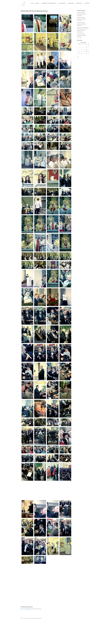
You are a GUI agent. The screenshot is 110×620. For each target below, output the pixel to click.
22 (86, 51)
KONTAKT (87, 3)
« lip (78, 57)
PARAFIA (37, 3)
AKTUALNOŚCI (62, 3)
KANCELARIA (71, 3)
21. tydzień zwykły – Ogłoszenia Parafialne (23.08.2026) (81, 14)
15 (86, 49)
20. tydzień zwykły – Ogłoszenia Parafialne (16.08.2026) (81, 19)
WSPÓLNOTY (79, 3)
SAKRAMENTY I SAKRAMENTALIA (49, 3)
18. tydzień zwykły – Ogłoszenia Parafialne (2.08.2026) (81, 35)
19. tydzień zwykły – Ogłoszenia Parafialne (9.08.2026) (81, 24)
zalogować (27, 608)
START (32, 3)
